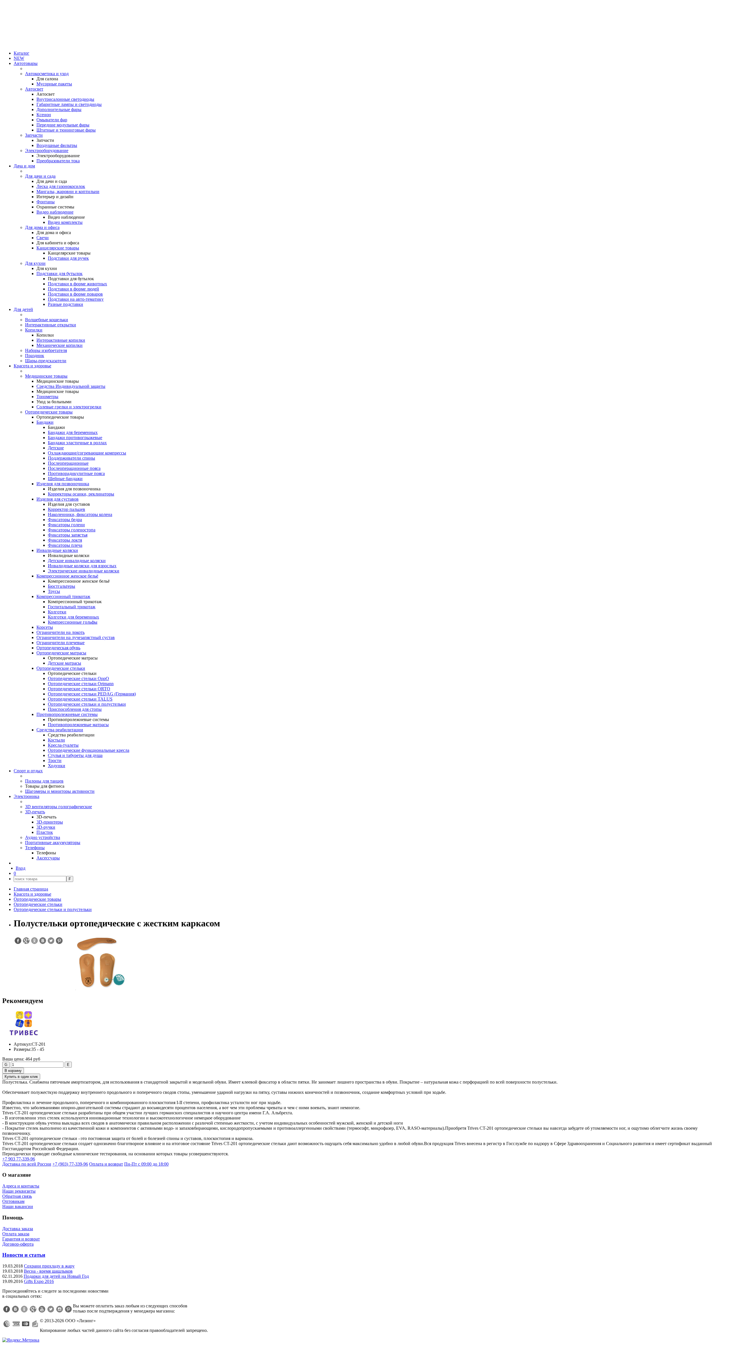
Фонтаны (45, 201)
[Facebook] (6, 1309)
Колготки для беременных (73, 617)
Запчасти (34, 135)
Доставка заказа (17, 1228)
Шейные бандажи (65, 478)
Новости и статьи (23, 1255)
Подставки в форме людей (73, 288)
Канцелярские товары (57, 247)
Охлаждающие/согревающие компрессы (87, 453)
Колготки (57, 611)
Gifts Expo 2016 (39, 1281)
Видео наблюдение (54, 212)
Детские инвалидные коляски (77, 560)
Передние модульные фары (62, 124)
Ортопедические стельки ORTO (79, 688)
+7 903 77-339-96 (18, 1158)
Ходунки (56, 765)
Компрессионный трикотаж (63, 596)
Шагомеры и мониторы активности (60, 791)
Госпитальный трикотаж (71, 606)
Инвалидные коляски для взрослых (82, 565)
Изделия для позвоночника (62, 483)
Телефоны (35, 847)
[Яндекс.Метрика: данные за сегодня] (20, 1340)
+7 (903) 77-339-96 (70, 1164)
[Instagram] (59, 1309)
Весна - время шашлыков (48, 1271)
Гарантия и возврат (21, 1239)
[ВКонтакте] (15, 1309)
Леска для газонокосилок (60, 186)
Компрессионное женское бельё (67, 576)
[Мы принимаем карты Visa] (16, 1323)
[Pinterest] (68, 1309)
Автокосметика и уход (47, 73)
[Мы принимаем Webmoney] (6, 1323)
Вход (20, 868)
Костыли (56, 740)
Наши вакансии (17, 1206)
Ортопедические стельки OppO (78, 678)
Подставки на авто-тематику (76, 299)
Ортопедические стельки (60, 668)
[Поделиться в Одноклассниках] (34, 940)
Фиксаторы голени (66, 524)
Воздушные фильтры (56, 145)
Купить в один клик (21, 1076)
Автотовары (26, 63)
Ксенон (43, 114)
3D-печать (35, 811)
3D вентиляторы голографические (58, 806)
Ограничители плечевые (60, 642)
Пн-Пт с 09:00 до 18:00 (146, 1164)
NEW (19, 58)
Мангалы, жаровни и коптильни (67, 191)
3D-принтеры (49, 822)
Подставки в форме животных (77, 283)
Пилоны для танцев (44, 781)
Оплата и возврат (106, 1164)
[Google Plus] (33, 1309)
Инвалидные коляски (57, 550)
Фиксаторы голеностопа (71, 529)
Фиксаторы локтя (65, 540)
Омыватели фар (51, 119)
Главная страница (31, 889)
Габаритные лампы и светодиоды (69, 104)
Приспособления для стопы (75, 709)
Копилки (33, 329)
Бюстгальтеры (61, 586)
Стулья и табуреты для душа (75, 755)
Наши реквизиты (19, 1191)
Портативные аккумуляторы (52, 842)
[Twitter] (50, 1309)
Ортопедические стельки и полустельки (87, 704)
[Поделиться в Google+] (26, 940)
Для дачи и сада (40, 176)
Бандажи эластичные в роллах (77, 442)
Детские (56, 447)
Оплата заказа (15, 1233)
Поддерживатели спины (71, 458)
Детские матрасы (64, 663)
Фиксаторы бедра (65, 519)
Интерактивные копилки (60, 340)
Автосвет (34, 89)
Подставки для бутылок (59, 273)
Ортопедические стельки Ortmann (81, 683)
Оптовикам (13, 1201)
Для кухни (35, 263)
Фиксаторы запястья (67, 535)
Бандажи (45, 422)
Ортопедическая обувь (58, 647)
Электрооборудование (46, 150)
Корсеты (44, 627)
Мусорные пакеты (54, 83)
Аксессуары (48, 857)
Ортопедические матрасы (61, 652)
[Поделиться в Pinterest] (59, 940)
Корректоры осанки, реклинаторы (81, 494)
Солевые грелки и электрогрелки (68, 406)
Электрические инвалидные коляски (83, 570)
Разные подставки (65, 304)
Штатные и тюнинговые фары (66, 130)
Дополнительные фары (58, 109)
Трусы (54, 591)
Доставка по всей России (26, 1164)
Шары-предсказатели (45, 360)
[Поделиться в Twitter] (50, 940)
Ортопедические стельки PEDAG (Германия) (92, 693)
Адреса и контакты (20, 1186)
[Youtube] (41, 1309)
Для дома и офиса (42, 227)
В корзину (13, 1070)
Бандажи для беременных (73, 432)
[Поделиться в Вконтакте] (42, 940)
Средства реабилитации (59, 729)
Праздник (34, 355)
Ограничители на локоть (60, 632)
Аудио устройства (42, 837)
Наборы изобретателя (46, 350)
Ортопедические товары (49, 412)
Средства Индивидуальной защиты (70, 386)
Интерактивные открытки (50, 324)
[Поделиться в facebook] (17, 940)
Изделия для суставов (57, 499)
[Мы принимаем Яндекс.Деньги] (35, 1323)
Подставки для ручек (68, 258)
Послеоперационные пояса (74, 468)
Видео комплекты (65, 222)
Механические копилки (59, 345)
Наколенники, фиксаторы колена (80, 514)
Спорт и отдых (28, 770)
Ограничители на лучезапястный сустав (75, 637)
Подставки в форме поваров (75, 294)
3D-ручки (45, 827)
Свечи (42, 237)
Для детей (23, 309)
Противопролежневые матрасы (78, 724)
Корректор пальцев (66, 509)
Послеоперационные (68, 463)
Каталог (21, 53)
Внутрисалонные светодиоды (65, 99)
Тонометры (47, 396)
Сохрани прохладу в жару (49, 1266)
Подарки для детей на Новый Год (56, 1276)
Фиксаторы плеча (65, 545)
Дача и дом (24, 165)
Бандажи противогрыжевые (75, 437)
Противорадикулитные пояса (76, 473)
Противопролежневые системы (67, 714)
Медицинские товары (46, 376)
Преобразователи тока (58, 160)
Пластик (44, 832)
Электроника (26, 796)
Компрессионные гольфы (72, 622)
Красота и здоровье (32, 365)
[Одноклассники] (24, 1309)
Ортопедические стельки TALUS (80, 699)
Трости (55, 760)
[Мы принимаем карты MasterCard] (25, 1323)
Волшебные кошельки (46, 319)
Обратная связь (17, 1196)
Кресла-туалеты (63, 745)
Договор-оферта (18, 1244)
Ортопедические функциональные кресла (88, 750)
